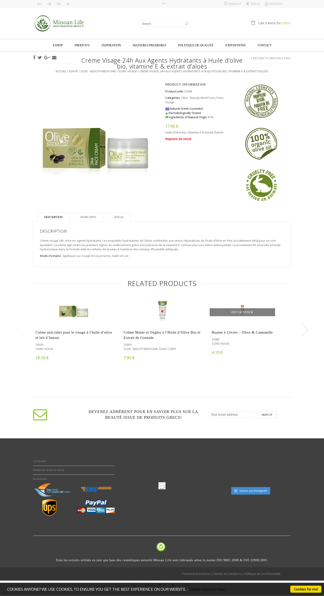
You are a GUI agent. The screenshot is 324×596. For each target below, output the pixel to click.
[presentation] (19, 330)
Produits (82, 45)
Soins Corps (167, 349)
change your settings (207, 589)
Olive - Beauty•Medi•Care (98, 71)
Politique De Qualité (196, 45)
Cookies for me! (306, 589)
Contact (265, 45)
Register (276, 4)
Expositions (235, 45)
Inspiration (111, 45)
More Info (88, 217)
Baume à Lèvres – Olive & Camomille (242, 332)
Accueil (61, 71)
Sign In (255, 4)
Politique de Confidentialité (262, 574)
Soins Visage (127, 71)
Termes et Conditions (227, 574)
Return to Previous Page (272, 58)
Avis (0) (119, 217)
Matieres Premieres (149, 45)
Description (53, 217)
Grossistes (40, 479)
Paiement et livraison (196, 574)
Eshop (58, 45)
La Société (39, 461)
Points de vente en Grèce (48, 470)
